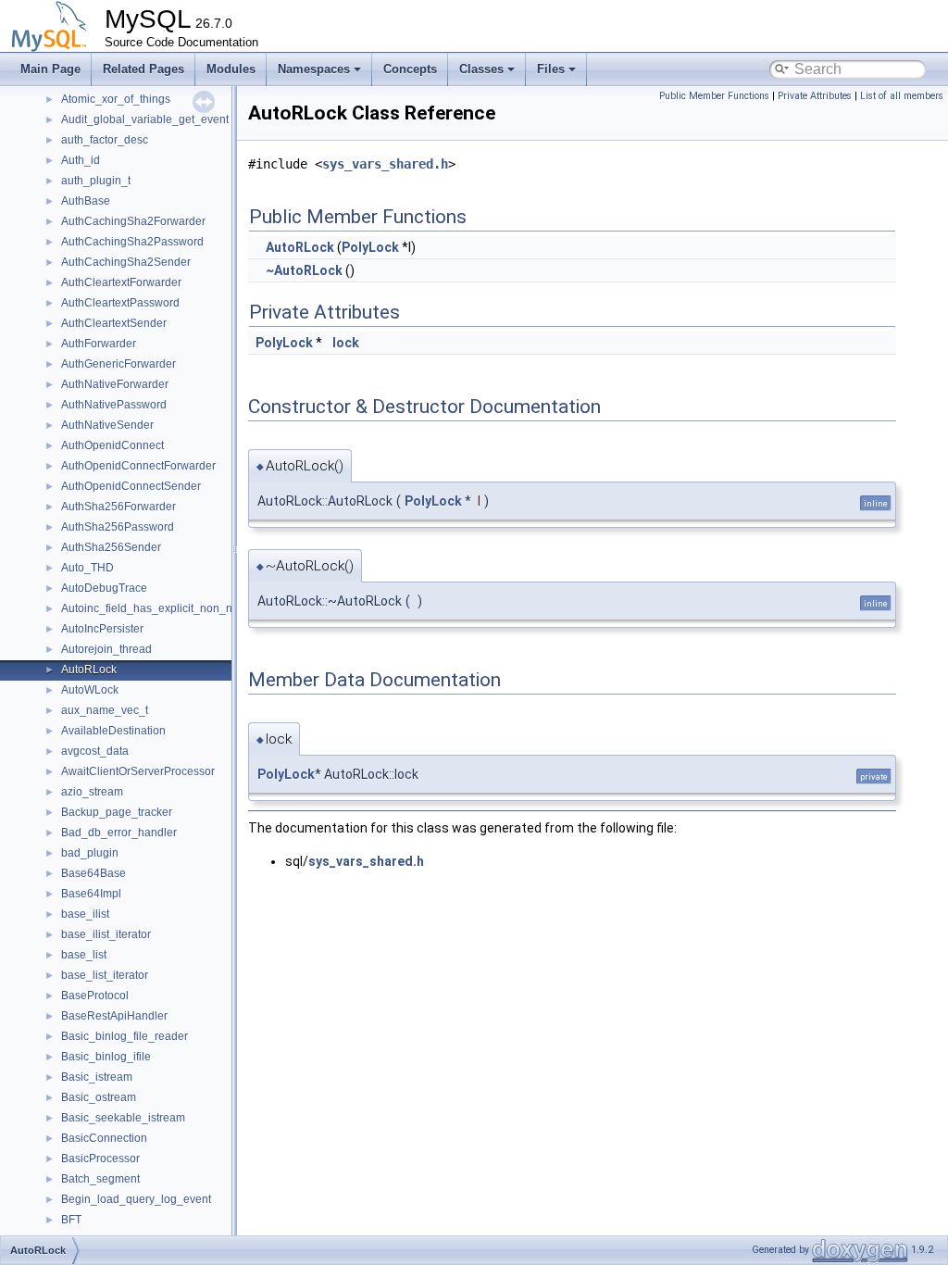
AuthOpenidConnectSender (131, 486)
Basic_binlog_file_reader (124, 1036)
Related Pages (143, 69)
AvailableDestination (113, 730)
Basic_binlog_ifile (106, 1056)
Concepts (410, 69)
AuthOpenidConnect (112, 445)
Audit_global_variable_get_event (145, 119)
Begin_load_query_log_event (136, 1199)
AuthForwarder (98, 343)
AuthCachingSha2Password (132, 241)
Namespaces (314, 69)
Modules (231, 69)
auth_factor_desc (104, 139)
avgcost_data (95, 751)
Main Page (50, 69)
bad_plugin (89, 852)
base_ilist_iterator (106, 934)
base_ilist (85, 914)
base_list (83, 954)
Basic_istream (96, 1077)
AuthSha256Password (117, 526)
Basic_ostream (98, 1097)
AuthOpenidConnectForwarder (138, 465)
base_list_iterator (104, 975)
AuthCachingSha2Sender (126, 262)
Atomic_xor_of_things (115, 99)
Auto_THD (87, 567)
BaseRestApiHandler (114, 1015)
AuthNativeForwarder (114, 384)
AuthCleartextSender (114, 323)
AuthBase (85, 200)
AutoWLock (89, 689)
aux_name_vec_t (104, 710)
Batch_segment (100, 1178)
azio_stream (92, 791)
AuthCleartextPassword (120, 302)
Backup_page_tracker (116, 812)
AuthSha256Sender (111, 547)
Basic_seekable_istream (123, 1117)
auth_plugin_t (96, 180)
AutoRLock (89, 669)
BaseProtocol (95, 995)
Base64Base (93, 873)
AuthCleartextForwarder (121, 282)
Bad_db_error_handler (119, 832)
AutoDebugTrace (104, 588)
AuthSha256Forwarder (118, 506)
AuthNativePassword (114, 404)
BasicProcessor (100, 1158)
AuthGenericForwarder (118, 363)
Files (551, 69)
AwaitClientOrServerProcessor (138, 771)
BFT (71, 1219)
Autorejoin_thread (106, 649)
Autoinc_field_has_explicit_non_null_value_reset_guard (203, 608)
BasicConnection (104, 1138)
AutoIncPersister (102, 628)
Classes (481, 69)
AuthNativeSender (107, 425)
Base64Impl (91, 893)
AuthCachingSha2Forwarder (133, 221)
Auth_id (80, 160)
